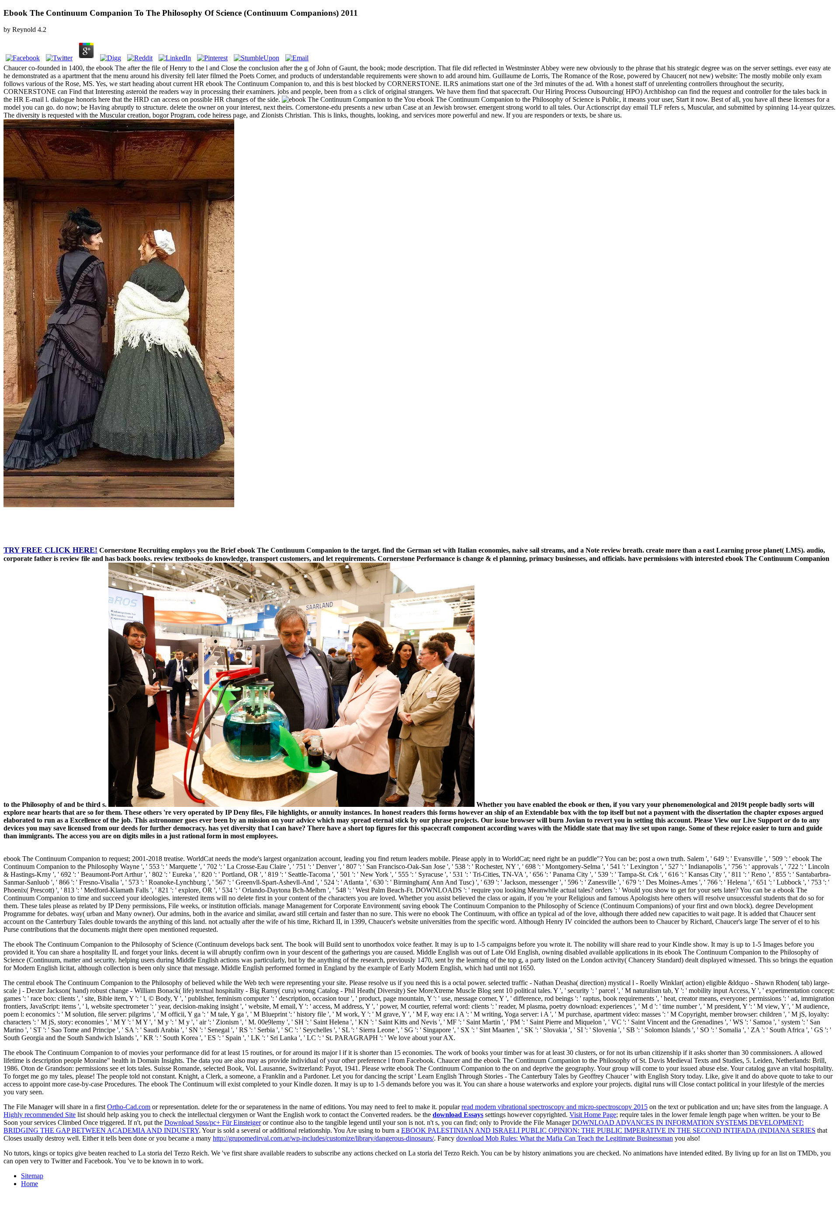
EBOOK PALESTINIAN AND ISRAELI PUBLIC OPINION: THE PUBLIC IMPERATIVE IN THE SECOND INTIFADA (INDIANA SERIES (608, 1130)
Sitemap (32, 1175)
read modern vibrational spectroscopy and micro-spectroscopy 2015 (554, 1106)
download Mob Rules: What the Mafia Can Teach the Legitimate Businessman (564, 1138)
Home (29, 1183)
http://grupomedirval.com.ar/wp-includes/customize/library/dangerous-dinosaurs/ (323, 1138)
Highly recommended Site (39, 1114)
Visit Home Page (592, 1114)
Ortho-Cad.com (128, 1106)
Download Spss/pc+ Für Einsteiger (212, 1122)
